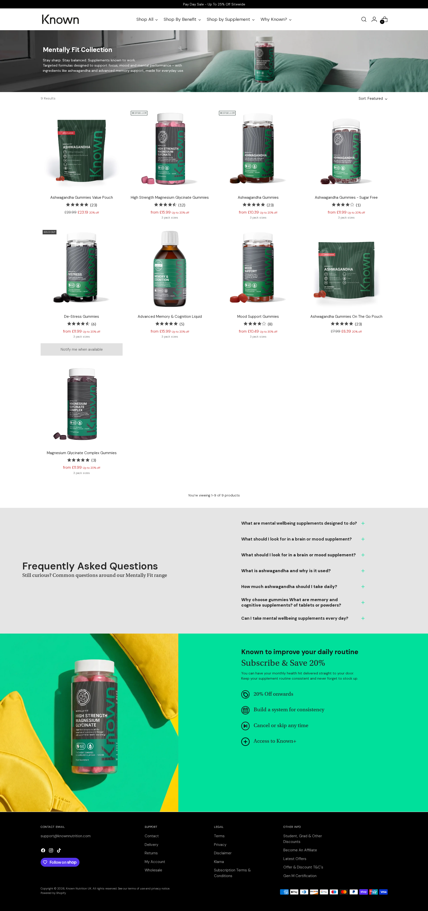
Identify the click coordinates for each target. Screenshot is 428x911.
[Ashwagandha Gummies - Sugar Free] (346, 150)
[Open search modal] (364, 19)
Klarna (219, 861)
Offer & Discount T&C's (303, 867)
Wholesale (153, 870)
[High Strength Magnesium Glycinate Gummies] (170, 150)
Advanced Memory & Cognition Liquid (170, 316)
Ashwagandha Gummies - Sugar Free (346, 197)
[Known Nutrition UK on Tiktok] (59, 851)
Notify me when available (82, 349)
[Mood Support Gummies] (258, 269)
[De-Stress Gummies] (82, 269)
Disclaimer (223, 853)
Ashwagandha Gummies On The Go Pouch (346, 316)
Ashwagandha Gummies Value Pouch (81, 197)
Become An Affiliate (300, 850)
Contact (152, 836)
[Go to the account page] (374, 19)
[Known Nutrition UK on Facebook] (44, 851)
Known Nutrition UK (78, 888)
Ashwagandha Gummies (258, 197)
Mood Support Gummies (258, 316)
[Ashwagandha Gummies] (258, 150)
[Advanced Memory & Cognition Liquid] (170, 269)
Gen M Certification (300, 875)
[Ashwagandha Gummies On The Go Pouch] (346, 269)
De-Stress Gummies (81, 316)
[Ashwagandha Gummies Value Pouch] (82, 150)
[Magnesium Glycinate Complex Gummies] (82, 405)
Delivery (151, 844)
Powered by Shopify (53, 893)
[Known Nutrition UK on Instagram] (51, 851)
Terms (219, 836)
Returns (151, 853)
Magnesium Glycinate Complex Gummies (82, 452)
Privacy (220, 844)
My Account (155, 861)
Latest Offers (294, 858)
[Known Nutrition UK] (60, 19)
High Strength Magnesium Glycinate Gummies (170, 197)
